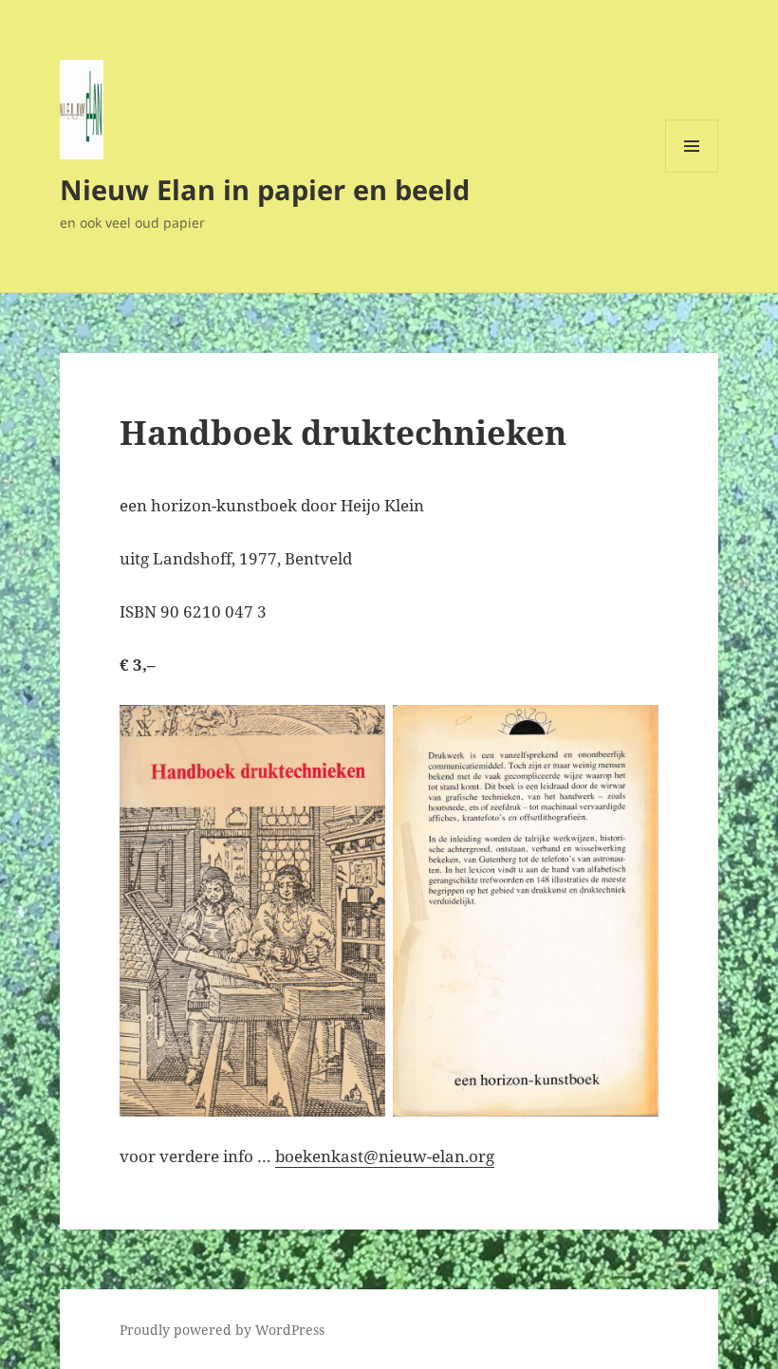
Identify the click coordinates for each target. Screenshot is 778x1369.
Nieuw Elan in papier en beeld (265, 189)
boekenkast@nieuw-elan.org (384, 1156)
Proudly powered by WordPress (222, 1330)
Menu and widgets (692, 172)
